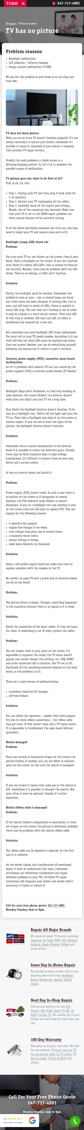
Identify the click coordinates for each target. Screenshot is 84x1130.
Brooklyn (67, 975)
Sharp (45, 944)
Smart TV (59, 1011)
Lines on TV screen (60, 1054)
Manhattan (45, 979)
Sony (50, 940)
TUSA (12, 3)
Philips (65, 944)
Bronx (34, 979)
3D (49, 1015)
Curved (42, 1015)
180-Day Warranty (46, 1040)
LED (42, 1011)
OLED (49, 1011)
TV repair (11, 24)
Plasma (35, 1011)
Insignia (35, 944)
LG (44, 940)
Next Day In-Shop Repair (51, 1000)
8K (67, 1011)
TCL (64, 940)
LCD (68, 1006)
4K (72, 1011)
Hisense (55, 944)
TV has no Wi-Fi (57, 1058)
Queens (58, 979)
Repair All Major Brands (51, 930)
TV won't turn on (61, 1050)
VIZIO (57, 940)
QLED (34, 1015)
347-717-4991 (68, 3)
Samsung (36, 940)
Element (72, 940)
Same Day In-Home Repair (53, 965)
